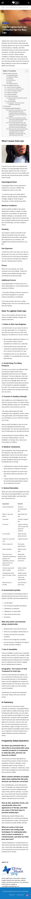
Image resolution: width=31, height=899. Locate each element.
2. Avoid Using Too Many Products (15, 89)
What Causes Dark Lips (10, 73)
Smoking (11, 78)
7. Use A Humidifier (11, 101)
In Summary (7, 106)
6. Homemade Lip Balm (12, 96)
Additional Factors (13, 83)
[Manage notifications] (27, 895)
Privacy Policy (20, 894)
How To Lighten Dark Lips (11, 85)
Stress (10, 82)
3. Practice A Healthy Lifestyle (13, 90)
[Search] (28, 3)
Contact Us (12, 894)
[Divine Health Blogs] (15, 2)
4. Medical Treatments (12, 92)
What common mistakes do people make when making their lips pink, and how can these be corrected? (18, 119)
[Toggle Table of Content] (26, 71)
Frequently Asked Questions (12, 108)
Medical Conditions (13, 77)
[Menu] (3, 3)
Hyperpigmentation (13, 75)
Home (3, 7)
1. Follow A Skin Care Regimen (13, 87)
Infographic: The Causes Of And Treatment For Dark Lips (16, 103)
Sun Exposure (12, 80)
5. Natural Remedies (11, 94)
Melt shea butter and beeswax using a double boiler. (18, 98)
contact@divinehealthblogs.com (10, 886)
